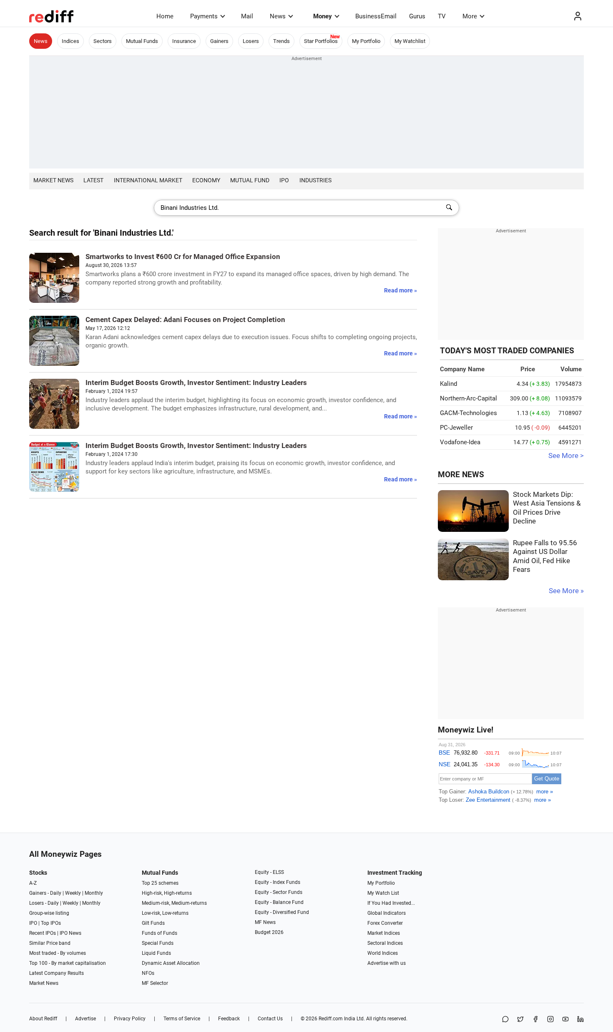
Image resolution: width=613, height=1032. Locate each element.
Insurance (184, 41)
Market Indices (383, 933)
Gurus (417, 16)
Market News (53, 180)
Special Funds (157, 943)
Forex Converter (385, 923)
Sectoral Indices (385, 943)
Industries (315, 180)
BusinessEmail (376, 16)
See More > (566, 456)
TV (442, 16)
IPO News (70, 933)
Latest (93, 180)
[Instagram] (550, 1020)
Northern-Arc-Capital (468, 398)
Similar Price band (49, 943)
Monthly (94, 893)
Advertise (85, 1019)
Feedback (229, 1019)
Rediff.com (331, 1019)
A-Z (33, 883)
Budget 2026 (269, 932)
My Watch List (383, 893)
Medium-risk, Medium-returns (174, 903)
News (278, 16)
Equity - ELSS (269, 872)
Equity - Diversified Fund (282, 912)
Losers (251, 41)
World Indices (382, 953)
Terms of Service (181, 1019)
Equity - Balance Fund (279, 902)
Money (322, 16)
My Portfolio (366, 41)
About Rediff (43, 1019)
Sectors (102, 41)
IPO (284, 180)
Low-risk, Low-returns (165, 913)
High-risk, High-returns (167, 893)
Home (164, 16)
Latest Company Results (56, 973)
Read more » (400, 290)
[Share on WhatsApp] (505, 1020)
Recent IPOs (42, 933)
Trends (281, 41)
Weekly (73, 893)
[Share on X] (520, 1020)
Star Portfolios (321, 41)
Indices (70, 41)
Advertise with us (386, 963)
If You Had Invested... (391, 903)
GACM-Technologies (468, 413)
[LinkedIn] (580, 1020)
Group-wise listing (49, 913)
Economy (206, 180)
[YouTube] (565, 1020)
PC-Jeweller (456, 427)
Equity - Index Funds (277, 882)
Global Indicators (386, 913)
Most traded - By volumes (57, 953)
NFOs (148, 973)
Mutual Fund (249, 180)
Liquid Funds (156, 953)
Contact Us (270, 1019)
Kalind (448, 384)
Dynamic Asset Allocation (171, 963)
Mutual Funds (142, 41)
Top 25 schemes (160, 883)
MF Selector (155, 983)
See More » (566, 591)
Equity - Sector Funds (278, 892)
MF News (265, 922)
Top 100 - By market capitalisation (67, 963)
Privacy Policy (130, 1019)
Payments (204, 16)
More (469, 16)
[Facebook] (535, 1020)
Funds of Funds (159, 933)
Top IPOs (51, 923)
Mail (247, 16)
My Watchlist (409, 41)
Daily (55, 893)
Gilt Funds (153, 923)
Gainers (219, 41)
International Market (148, 180)
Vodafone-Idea (460, 442)
